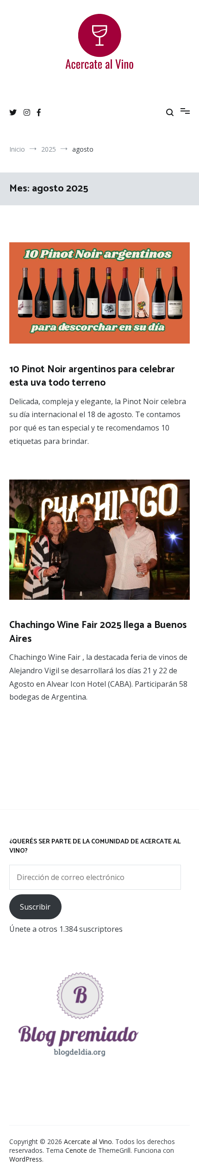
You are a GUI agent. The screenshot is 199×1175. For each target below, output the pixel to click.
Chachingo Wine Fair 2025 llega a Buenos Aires (98, 631)
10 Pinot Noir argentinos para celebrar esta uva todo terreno (92, 376)
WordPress (25, 1159)
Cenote (76, 1150)
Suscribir (35, 907)
